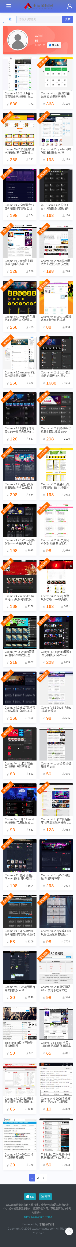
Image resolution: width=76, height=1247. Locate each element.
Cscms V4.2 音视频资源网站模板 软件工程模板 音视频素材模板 (19, 151)
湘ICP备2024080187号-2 (38, 1217)
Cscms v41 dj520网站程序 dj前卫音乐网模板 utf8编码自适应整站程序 (56, 821)
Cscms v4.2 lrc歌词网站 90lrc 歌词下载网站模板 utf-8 (56, 988)
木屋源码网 (46, 1224)
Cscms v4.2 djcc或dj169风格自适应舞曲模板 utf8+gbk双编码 (56, 932)
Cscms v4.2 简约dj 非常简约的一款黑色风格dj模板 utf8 (19, 430)
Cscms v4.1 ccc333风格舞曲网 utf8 (56, 765)
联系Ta (55, 45)
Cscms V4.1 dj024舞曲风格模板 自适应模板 (19, 765)
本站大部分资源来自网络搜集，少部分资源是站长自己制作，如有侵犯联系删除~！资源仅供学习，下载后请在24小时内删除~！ (37, 1208)
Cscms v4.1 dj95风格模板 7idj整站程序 (55, 877)
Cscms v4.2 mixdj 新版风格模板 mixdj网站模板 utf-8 (55, 598)
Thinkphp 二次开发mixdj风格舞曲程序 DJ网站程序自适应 (56, 1156)
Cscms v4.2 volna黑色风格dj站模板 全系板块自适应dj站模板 (20, 318)
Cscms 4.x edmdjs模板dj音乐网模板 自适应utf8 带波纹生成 (56, 653)
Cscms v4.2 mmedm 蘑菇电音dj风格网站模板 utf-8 (20, 598)
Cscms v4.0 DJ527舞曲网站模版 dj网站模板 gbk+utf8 (20, 1100)
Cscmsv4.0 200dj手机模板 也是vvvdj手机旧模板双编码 (56, 1100)
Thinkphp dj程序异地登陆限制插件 (19, 1044)
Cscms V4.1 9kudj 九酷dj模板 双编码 (56, 709)
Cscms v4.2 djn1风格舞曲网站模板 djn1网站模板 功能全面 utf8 (55, 374)
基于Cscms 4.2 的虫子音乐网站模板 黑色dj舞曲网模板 (56, 206)
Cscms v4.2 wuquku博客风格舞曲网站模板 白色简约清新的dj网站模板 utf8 (20, 374)
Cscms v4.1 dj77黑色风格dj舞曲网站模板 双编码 (20, 932)
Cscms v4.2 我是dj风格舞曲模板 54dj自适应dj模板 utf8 (20, 486)
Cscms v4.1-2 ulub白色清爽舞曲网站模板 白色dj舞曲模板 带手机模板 (20, 95)
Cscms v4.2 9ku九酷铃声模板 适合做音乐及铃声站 (55, 542)
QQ (32, 1197)
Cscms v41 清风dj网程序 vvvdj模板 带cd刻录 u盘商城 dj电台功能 (20, 877)
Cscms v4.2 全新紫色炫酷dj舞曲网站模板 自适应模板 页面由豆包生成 (20, 206)
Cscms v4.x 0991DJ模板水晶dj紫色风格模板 (56, 318)
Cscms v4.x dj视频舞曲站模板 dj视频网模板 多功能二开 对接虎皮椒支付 (55, 95)
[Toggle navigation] (8, 6)
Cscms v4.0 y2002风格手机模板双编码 (19, 1156)
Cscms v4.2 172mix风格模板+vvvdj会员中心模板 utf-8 (20, 542)
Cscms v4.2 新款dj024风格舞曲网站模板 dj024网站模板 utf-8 (56, 430)
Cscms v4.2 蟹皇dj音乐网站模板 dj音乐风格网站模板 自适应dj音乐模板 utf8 (56, 486)
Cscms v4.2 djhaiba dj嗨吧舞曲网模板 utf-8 (56, 151)
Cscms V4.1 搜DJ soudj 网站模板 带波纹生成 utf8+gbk (19, 821)
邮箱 (47, 1196)
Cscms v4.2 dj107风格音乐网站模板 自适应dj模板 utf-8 (20, 709)
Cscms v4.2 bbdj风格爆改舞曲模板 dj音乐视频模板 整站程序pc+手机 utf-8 (56, 262)
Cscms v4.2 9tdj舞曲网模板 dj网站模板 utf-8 (19, 262)
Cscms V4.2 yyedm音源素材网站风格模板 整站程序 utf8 (19, 653)
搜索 (68, 19)
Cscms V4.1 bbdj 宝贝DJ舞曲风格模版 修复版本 (56, 1044)
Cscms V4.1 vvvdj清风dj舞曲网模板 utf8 (20, 988)
